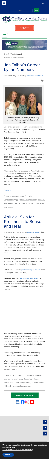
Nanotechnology (17, 379)
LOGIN (43, 3)
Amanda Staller (33, 232)
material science (38, 382)
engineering (8, 203)
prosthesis (20, 386)
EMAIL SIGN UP (25, 395)
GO (36, 10)
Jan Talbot (31, 203)
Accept (8, 455)
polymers (11, 386)
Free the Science (20, 203)
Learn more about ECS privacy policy (17, 449)
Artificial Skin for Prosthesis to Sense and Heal (22, 222)
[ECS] (24, 20)
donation (41, 200)
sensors (28, 386)
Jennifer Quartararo (35, 76)
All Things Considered (29, 278)
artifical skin (8, 382)
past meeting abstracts (30, 270)
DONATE (24, 28)
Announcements (17, 196)
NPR (5, 386)
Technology (28, 379)
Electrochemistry (18, 375)
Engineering (8, 200)
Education (28, 196)
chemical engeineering (28, 200)
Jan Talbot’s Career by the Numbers (22, 67)
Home (6, 54)
